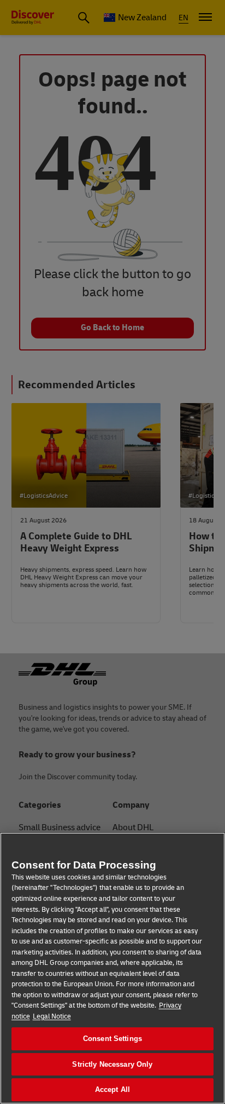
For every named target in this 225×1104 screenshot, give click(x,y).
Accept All (112, 1089)
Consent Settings (112, 1038)
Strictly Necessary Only (112, 1064)
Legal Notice (52, 1016)
